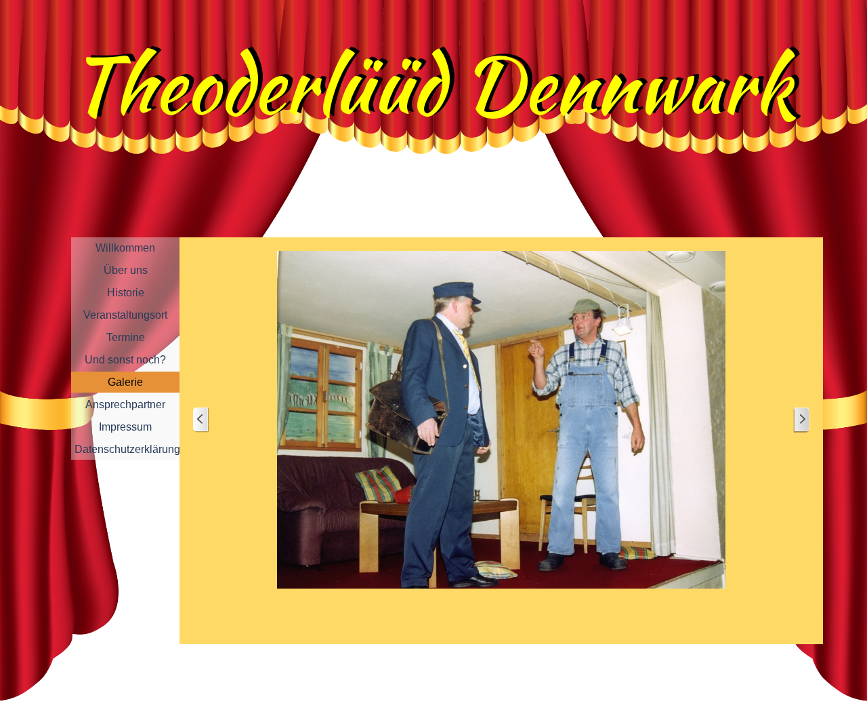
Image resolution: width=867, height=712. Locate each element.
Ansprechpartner (125, 404)
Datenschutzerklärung (127, 449)
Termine (125, 337)
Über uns (126, 270)
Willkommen (125, 248)
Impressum (125, 427)
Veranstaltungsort (125, 315)
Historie (125, 292)
